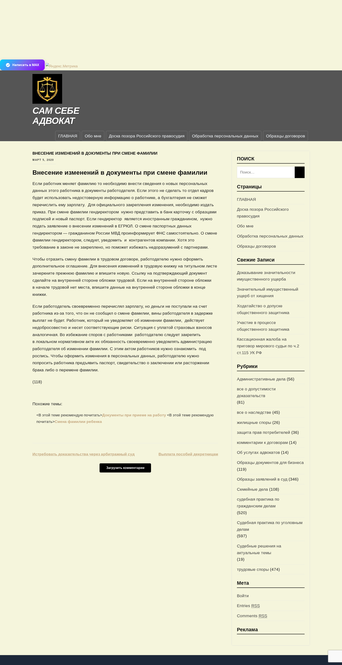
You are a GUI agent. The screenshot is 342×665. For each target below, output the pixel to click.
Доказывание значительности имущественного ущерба (266, 276)
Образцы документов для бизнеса (270, 462)
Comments (252, 615)
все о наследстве (254, 412)
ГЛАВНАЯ (67, 136)
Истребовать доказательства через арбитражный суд (83, 454)
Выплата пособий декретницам (188, 454)
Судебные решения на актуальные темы (259, 549)
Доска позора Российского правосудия (146, 136)
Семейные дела (252, 489)
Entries (248, 605)
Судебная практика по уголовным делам (269, 526)
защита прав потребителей (263, 432)
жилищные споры (254, 422)
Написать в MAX (25, 65)
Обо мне (93, 136)
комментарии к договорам (262, 442)
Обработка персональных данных (225, 136)
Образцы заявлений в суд (262, 479)
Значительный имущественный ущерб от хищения (267, 292)
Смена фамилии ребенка (78, 422)
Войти (243, 595)
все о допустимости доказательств (256, 392)
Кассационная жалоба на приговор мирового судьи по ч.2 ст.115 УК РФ (268, 346)
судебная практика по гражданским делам (258, 502)
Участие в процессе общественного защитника (263, 326)
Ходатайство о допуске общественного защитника (263, 309)
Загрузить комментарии (125, 468)
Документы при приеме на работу (134, 415)
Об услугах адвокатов (258, 452)
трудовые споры (253, 569)
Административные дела (261, 379)
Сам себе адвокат (55, 116)
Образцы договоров (285, 136)
